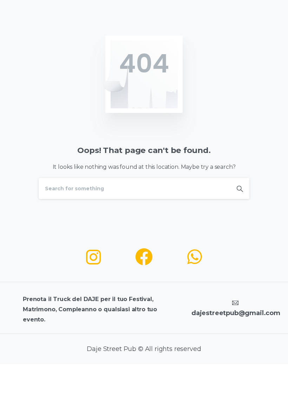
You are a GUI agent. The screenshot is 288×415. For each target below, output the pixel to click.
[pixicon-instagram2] (93, 257)
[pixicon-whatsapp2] (194, 257)
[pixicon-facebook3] (144, 257)
